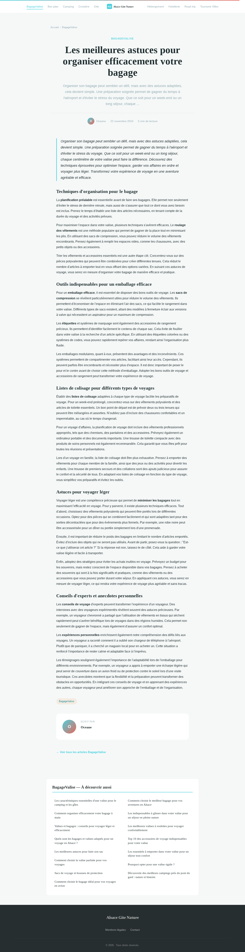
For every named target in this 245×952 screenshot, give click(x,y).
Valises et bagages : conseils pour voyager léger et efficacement (84, 828)
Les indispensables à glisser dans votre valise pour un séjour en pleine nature (158, 815)
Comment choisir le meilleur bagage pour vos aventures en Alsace (155, 802)
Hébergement (155, 6)
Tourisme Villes (209, 6)
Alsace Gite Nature (122, 917)
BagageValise (35, 6)
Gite (96, 6)
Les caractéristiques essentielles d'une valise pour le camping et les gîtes (85, 802)
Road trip (190, 6)
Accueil (55, 27)
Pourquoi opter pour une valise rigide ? (151, 864)
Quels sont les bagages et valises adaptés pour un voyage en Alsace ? (84, 840)
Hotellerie (174, 6)
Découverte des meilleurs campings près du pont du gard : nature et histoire (159, 875)
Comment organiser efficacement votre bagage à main (84, 815)
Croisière (83, 6)
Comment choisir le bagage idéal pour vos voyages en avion (85, 883)
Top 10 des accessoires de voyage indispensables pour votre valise (157, 840)
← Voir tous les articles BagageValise (81, 752)
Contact (135, 929)
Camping (68, 6)
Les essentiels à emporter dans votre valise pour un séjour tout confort (158, 853)
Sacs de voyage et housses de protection (79, 873)
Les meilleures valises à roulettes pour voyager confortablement (156, 828)
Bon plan (53, 6)
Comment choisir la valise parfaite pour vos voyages (81, 862)
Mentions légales (115, 929)
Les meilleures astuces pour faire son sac (79, 851)
